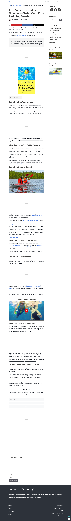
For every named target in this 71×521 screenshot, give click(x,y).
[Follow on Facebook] (55, 9)
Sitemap (10, 512)
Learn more (36, 21)
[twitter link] (28, 489)
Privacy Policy (11, 508)
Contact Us (10, 514)
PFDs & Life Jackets (18, 5)
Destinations (56, 1)
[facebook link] (32, 489)
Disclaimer (10, 506)
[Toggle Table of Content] (20, 97)
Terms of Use (11, 511)
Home (10, 5)
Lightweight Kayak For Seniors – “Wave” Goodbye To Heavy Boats (55, 41)
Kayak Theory (48, 1)
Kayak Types (35, 1)
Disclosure (10, 509)
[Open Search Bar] (62, 1)
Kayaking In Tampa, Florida (55, 28)
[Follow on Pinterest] (51, 9)
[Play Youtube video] (26, 311)
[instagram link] (23, 489)
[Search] (60, 20)
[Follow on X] (59, 9)
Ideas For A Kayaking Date (55, 34)
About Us (10, 505)
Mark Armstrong (15, 19)
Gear (42, 1)
